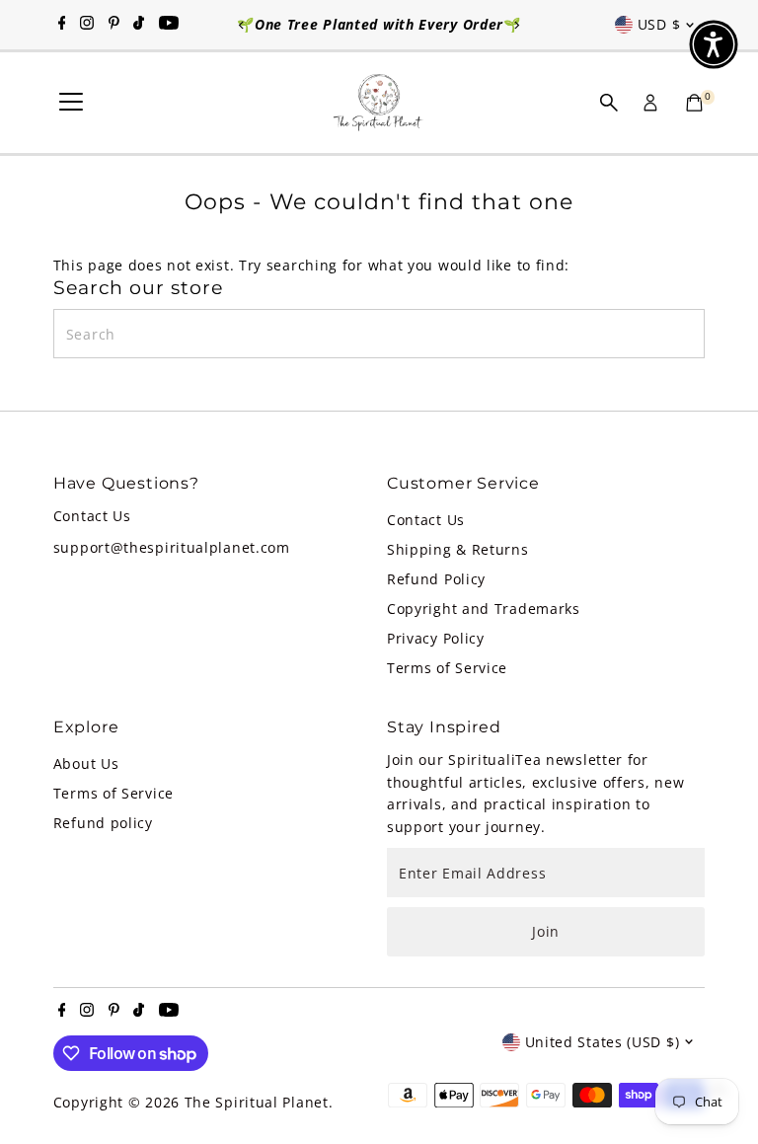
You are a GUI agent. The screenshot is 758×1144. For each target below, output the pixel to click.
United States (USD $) (602, 1041)
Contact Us (426, 519)
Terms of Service (447, 667)
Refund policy (103, 822)
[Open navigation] (71, 102)
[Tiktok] (138, 24)
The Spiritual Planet (257, 1102)
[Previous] (242, 25)
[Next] (515, 25)
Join (546, 931)
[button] (713, 44)
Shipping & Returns (458, 549)
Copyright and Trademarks (483, 608)
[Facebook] (62, 24)
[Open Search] (609, 103)
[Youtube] (169, 24)
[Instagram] (87, 24)
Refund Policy (436, 579)
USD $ (659, 24)
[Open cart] (694, 103)
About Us (86, 763)
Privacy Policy (436, 638)
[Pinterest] (114, 24)
